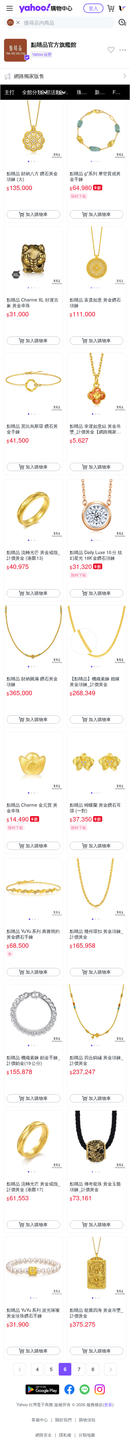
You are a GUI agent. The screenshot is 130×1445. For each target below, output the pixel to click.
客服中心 (40, 1420)
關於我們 (63, 1420)
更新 (108, 1404)
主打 (9, 92)
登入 (93, 8)
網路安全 (43, 1435)
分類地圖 (87, 1435)
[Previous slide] (8, 130)
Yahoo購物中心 (45, 8)
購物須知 (87, 1420)
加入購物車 (37, 214)
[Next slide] (59, 130)
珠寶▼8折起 (84, 92)
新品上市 (102, 92)
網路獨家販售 (29, 76)
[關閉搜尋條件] (18, 22)
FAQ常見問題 (120, 92)
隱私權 (65, 1435)
